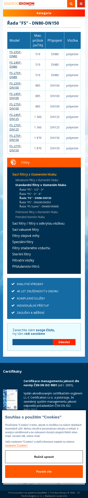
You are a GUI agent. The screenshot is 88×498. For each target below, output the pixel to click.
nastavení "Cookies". (16, 445)
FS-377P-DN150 (15, 148)
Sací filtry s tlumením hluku (34, 174)
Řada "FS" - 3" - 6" (30, 194)
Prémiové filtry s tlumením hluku (36, 212)
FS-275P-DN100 (15, 106)
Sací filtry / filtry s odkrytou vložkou (38, 223)
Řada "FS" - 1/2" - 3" (31, 189)
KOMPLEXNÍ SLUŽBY (31, 298)
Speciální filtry (22, 242)
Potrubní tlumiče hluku (30, 217)
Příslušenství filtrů (25, 266)
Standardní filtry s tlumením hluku (40, 185)
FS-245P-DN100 (15, 96)
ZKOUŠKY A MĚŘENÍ (30, 313)
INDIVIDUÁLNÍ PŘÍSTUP (33, 305)
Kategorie (44, 13)
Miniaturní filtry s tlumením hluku (36, 180)
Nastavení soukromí (56, 495)
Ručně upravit (44, 456)
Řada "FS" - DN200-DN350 (35, 202)
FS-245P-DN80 (15, 65)
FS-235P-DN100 (15, 85)
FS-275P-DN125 (15, 127)
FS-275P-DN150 (15, 138)
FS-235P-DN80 (15, 54)
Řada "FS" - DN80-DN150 (35, 198)
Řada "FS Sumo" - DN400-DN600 (39, 206)
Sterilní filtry (21, 254)
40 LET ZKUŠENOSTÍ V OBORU (37, 291)
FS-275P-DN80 (15, 75)
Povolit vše (44, 471)
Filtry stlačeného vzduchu (31, 248)
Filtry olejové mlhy (25, 236)
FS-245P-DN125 (15, 117)
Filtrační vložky (23, 260)
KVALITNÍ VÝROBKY (30, 284)
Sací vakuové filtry (25, 229)
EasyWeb (42, 492)
